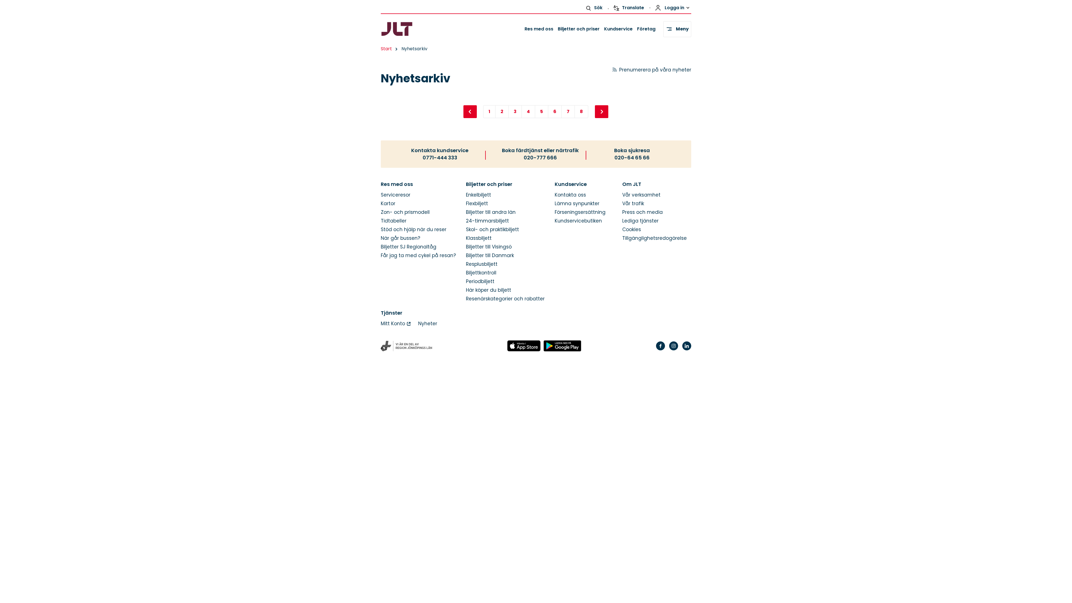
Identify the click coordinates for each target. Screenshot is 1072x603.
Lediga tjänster (640, 221)
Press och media (642, 212)
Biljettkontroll (481, 273)
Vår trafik (633, 203)
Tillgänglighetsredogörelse (654, 238)
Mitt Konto (393, 323)
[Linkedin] (686, 349)
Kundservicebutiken (578, 221)
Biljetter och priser (579, 29)
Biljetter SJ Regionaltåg (408, 247)
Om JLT (631, 184)
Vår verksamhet (641, 195)
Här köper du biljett (488, 290)
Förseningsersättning (580, 212)
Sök (598, 7)
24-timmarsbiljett (487, 221)
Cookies (631, 229)
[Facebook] (660, 349)
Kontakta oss (570, 195)
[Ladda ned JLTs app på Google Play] (562, 346)
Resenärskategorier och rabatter (505, 299)
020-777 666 (540, 157)
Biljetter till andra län (491, 212)
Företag (646, 29)
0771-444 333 (440, 157)
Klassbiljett (479, 238)
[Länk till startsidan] (407, 29)
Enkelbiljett (478, 195)
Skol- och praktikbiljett (492, 229)
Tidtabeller (393, 221)
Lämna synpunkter (577, 203)
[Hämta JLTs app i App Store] (524, 346)
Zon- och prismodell (405, 212)
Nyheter (427, 323)
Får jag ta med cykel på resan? (418, 255)
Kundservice (618, 29)
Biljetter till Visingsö (489, 247)
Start (386, 49)
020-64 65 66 (632, 157)
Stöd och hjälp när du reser (413, 229)
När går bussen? (400, 238)
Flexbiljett (477, 203)
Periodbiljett (480, 281)
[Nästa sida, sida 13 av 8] (601, 111)
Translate (633, 7)
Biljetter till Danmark (490, 255)
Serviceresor (395, 195)
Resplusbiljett (481, 264)
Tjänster (391, 313)
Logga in (674, 7)
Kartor (388, 203)
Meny (682, 29)
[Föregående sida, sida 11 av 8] (470, 111)
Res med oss (539, 29)
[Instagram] (673, 349)
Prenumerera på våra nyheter (655, 70)
